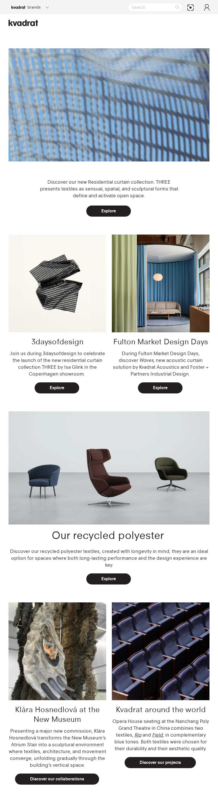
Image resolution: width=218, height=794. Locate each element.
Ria (138, 735)
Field (157, 735)
